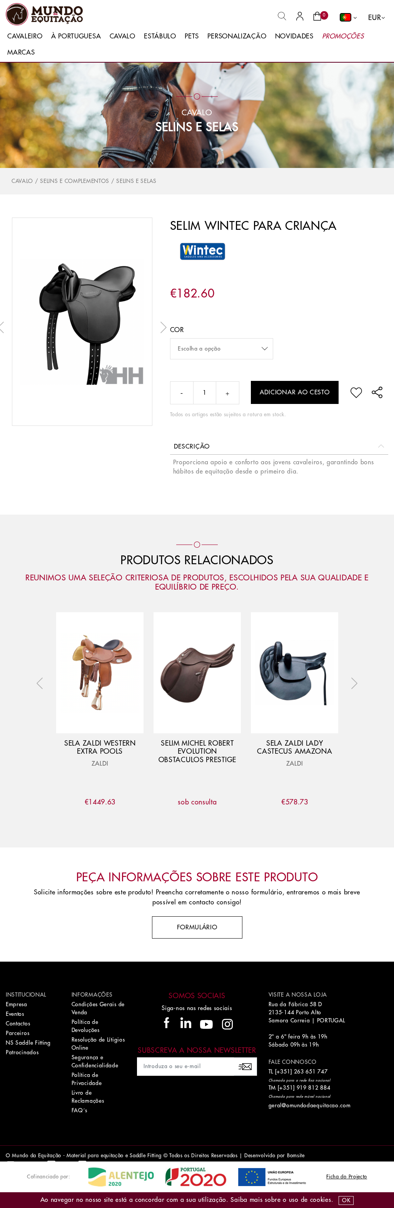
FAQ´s (80, 1110)
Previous (41, 683)
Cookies (320, 1200)
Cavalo (122, 36)
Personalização (236, 36)
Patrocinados (22, 1052)
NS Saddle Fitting (28, 1042)
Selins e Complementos (74, 181)
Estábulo (160, 36)
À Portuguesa (76, 36)
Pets (192, 36)
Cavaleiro (24, 36)
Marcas (21, 52)
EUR (374, 17)
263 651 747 (311, 1071)
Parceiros (17, 1033)
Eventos (15, 1014)
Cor (177, 330)
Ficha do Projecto (346, 1176)
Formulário (197, 927)
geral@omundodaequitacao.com (310, 1105)
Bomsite (296, 1155)
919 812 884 (314, 1087)
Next (161, 327)
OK (346, 1200)
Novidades (294, 36)
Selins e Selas (197, 127)
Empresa (16, 1004)
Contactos (18, 1023)
